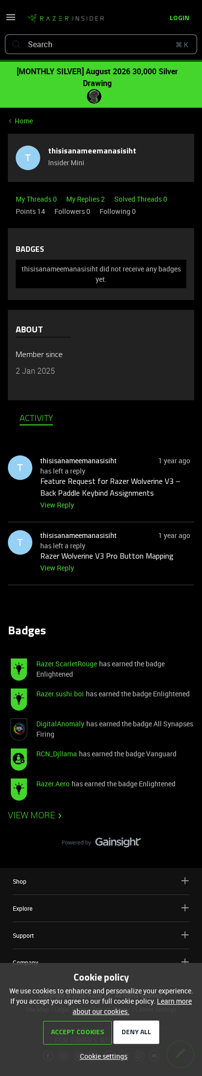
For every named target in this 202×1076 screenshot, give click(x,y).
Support (23, 935)
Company (25, 962)
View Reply (57, 504)
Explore (22, 908)
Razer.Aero (53, 783)
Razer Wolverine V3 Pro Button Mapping (107, 557)
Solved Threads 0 (140, 199)
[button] (11, 20)
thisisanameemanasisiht (92, 151)
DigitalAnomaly (60, 723)
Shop (19, 881)
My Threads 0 (37, 199)
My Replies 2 (86, 199)
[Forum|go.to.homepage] (66, 19)
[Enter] (16, 44)
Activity (36, 419)
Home (24, 120)
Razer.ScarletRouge (66, 663)
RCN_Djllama (56, 753)
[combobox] (101, 44)
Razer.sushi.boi (60, 693)
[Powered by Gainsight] (101, 844)
